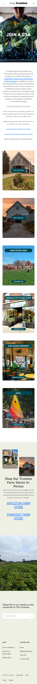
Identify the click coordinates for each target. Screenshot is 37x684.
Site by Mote (19, 675)
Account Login (24, 659)
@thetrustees (7, 657)
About (4, 642)
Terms (27, 675)
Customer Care (24, 642)
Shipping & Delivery (26, 651)
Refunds (11, 680)
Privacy (4, 680)
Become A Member (9, 647)
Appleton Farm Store (18, 505)
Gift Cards (23, 655)
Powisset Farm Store (18, 516)
